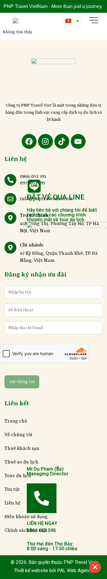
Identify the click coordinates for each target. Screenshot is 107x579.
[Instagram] (45, 141)
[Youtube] (78, 141)
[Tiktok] (61, 141)
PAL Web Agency (74, 570)
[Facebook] (29, 141)
